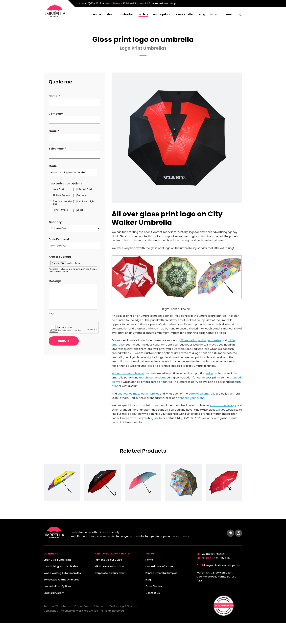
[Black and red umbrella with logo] (102, 482)
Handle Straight (86, 201)
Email (54, 131)
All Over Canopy (61, 195)
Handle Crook (60, 210)
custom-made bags (223, 405)
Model (53, 166)
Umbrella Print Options (57, 586)
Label (80, 210)
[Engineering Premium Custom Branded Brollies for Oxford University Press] (62, 482)
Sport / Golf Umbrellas (57, 559)
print (115, 386)
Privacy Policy (82, 606)
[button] (240, 16)
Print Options (162, 14)
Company (56, 114)
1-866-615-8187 (129, 3)
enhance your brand (191, 398)
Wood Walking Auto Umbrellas (62, 573)
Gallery (143, 14)
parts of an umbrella (202, 394)
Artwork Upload (60, 257)
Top (8, 618)
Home (97, 14)
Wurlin (158, 418)
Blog (202, 14)
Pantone (82, 195)
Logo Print (58, 189)
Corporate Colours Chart (110, 573)
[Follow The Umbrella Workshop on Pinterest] (230, 533)
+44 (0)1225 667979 (92, 3)
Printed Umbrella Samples (161, 573)
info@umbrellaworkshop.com (164, 3)
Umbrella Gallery (54, 593)
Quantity (55, 222)
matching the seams (152, 377)
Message (55, 281)
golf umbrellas (187, 340)
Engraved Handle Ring (62, 202)
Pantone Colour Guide (108, 559)
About (110, 14)
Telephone (57, 148)
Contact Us (152, 593)
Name (54, 96)
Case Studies (185, 14)
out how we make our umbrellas (138, 394)
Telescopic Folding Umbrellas (61, 579)
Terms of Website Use (57, 606)
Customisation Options (65, 183)
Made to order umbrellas (128, 373)
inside (209, 373)
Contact (228, 14)
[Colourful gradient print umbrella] (143, 482)
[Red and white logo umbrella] (224, 482)
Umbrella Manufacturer (159, 566)
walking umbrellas (209, 340)
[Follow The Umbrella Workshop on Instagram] (238, 533)
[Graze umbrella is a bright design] (183, 482)
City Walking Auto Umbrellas (61, 566)
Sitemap (99, 606)
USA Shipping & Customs (123, 606)
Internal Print (84, 189)
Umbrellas (126, 14)
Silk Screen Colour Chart (109, 566)
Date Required (59, 239)
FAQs (213, 14)
